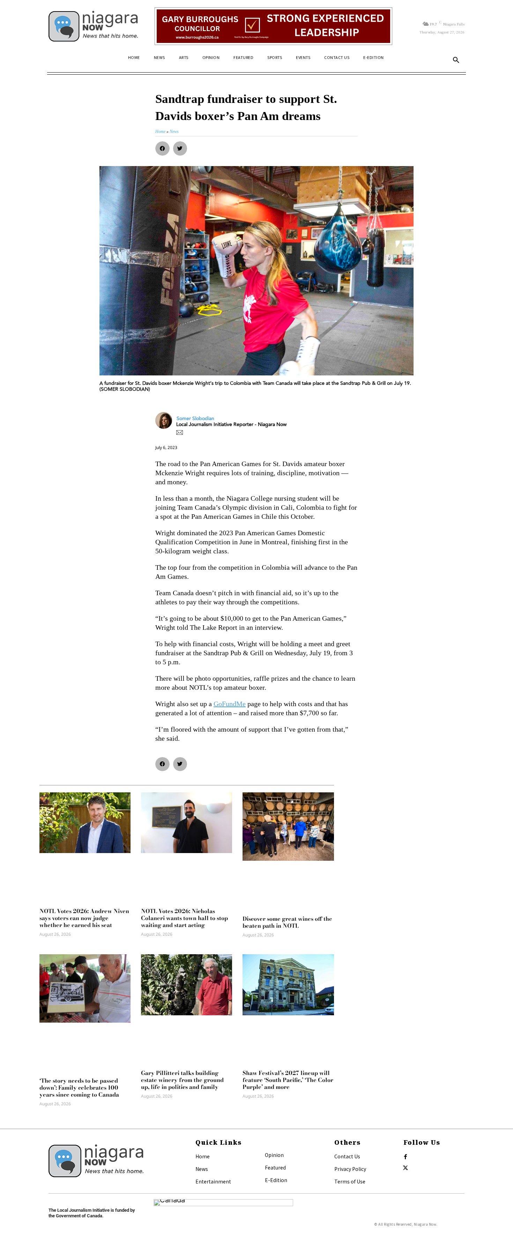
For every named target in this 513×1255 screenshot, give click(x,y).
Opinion (274, 1154)
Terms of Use (349, 1181)
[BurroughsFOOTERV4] (273, 26)
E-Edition (276, 1179)
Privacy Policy (350, 1168)
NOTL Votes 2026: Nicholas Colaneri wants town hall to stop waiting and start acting (184, 918)
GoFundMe (230, 704)
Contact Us (347, 1156)
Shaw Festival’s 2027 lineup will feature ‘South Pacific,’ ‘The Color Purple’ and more (288, 1080)
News (201, 1168)
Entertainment (213, 1181)
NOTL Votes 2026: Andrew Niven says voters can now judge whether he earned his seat (84, 918)
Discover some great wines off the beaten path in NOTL (287, 922)
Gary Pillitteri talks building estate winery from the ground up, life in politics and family (182, 1080)
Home (202, 1156)
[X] (405, 1168)
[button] (456, 60)
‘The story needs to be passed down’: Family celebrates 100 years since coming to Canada (79, 1087)
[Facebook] (405, 1157)
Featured (275, 1167)
